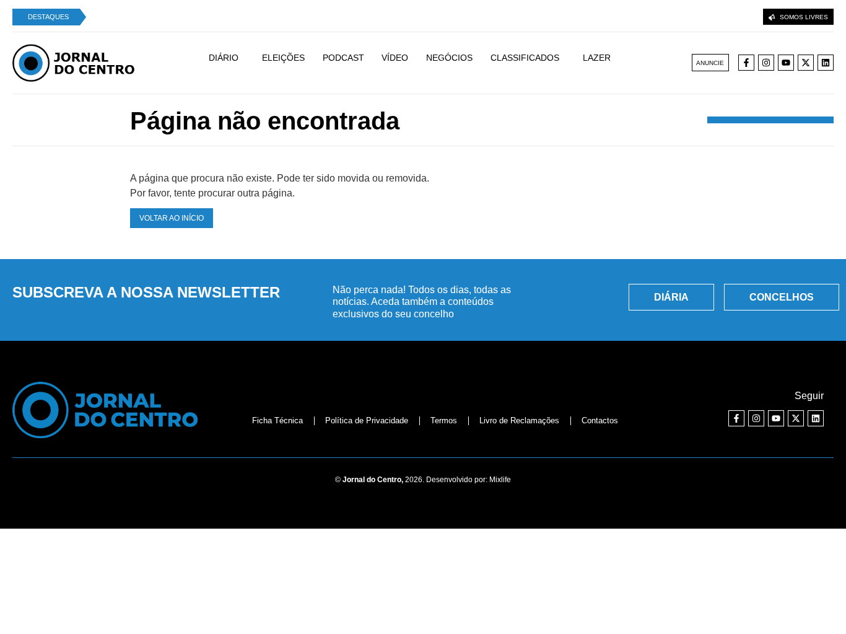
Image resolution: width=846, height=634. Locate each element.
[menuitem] (229, 63)
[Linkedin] (826, 63)
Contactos (600, 420)
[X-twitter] (806, 63)
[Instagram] (766, 63)
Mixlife (500, 479)
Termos (443, 420)
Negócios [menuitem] (449, 58)
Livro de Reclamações (519, 420)
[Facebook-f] (746, 63)
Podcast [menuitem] (343, 58)
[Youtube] (786, 63)
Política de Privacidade (366, 420)
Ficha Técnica (277, 420)
